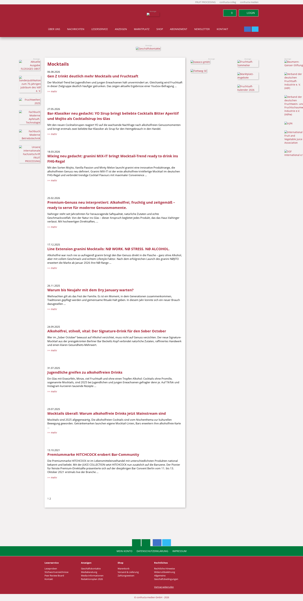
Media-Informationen (92, 575)
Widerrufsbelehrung (164, 572)
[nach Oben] (136, 542)
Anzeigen (121, 29)
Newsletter (202, 29)
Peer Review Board (54, 575)
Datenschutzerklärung (152, 551)
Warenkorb (123, 568)
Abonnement (178, 29)
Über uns (54, 29)
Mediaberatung (89, 572)
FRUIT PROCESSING (205, 2)
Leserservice (99, 29)
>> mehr (52, 91)
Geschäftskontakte (91, 568)
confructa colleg (228, 2)
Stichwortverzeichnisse (56, 572)
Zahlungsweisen (126, 575)
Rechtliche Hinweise (164, 568)
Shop (159, 29)
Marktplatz (141, 29)
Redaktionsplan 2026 (92, 579)
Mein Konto (124, 551)
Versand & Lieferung (128, 572)
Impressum (179, 551)
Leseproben (51, 568)
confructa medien (249, 2)
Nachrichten (75, 29)
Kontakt (222, 29)
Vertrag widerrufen (164, 587)
